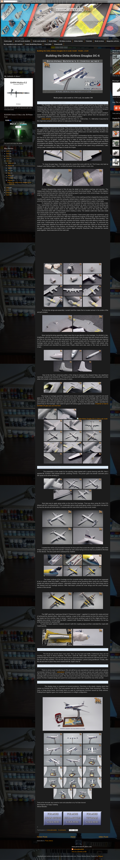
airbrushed (60, 672)
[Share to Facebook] (75, 830)
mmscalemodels (79, 849)
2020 (8, 153)
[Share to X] (73, 830)
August (10, 165)
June (9, 170)
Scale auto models (39, 41)
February (11, 178)
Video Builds (78, 41)
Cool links (48, 44)
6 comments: (62, 830)
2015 (8, 190)
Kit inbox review (65, 41)
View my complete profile (79, 851)
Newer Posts (42, 837)
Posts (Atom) (49, 840)
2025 (8, 151)
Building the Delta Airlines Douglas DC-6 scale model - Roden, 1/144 (62, 51)
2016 (8, 187)
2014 (8, 192)
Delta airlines (46, 119)
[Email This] (70, 830)
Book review (99, 41)
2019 (8, 156)
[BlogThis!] (72, 830)
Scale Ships (53, 41)
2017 (8, 161)
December (11, 163)
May (9, 173)
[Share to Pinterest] (77, 830)
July (9, 168)
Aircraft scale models (22, 41)
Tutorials (89, 41)
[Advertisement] (72, 248)
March (10, 175)
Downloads (58, 44)
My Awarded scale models (13, 44)
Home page (8, 41)
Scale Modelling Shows (33, 44)
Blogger (100, 856)
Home (73, 837)
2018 (8, 158)
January (10, 180)
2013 (8, 195)
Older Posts (103, 837)
